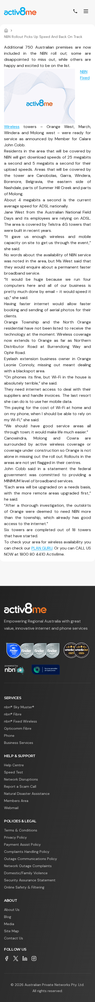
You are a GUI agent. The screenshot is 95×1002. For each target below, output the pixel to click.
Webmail (11, 808)
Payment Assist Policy (22, 844)
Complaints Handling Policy (26, 851)
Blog (7, 916)
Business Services (18, 742)
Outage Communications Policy (30, 858)
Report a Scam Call (20, 786)
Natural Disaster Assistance (27, 793)
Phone (9, 735)
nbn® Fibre (13, 714)
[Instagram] (33, 958)
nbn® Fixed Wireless (20, 721)
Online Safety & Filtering (24, 887)
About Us (12, 909)
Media (9, 924)
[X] (15, 958)
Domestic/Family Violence (26, 873)
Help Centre (14, 765)
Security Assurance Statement (29, 880)
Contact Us (13, 938)
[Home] (6, 31)
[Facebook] (6, 958)
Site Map (11, 931)
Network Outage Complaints (28, 866)
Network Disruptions (21, 779)
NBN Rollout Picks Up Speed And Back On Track (43, 36)
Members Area (16, 800)
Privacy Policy (15, 837)
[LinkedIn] (24, 958)
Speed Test (13, 772)
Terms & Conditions (20, 830)
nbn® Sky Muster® (19, 707)
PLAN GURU (41, 548)
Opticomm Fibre (17, 728)
